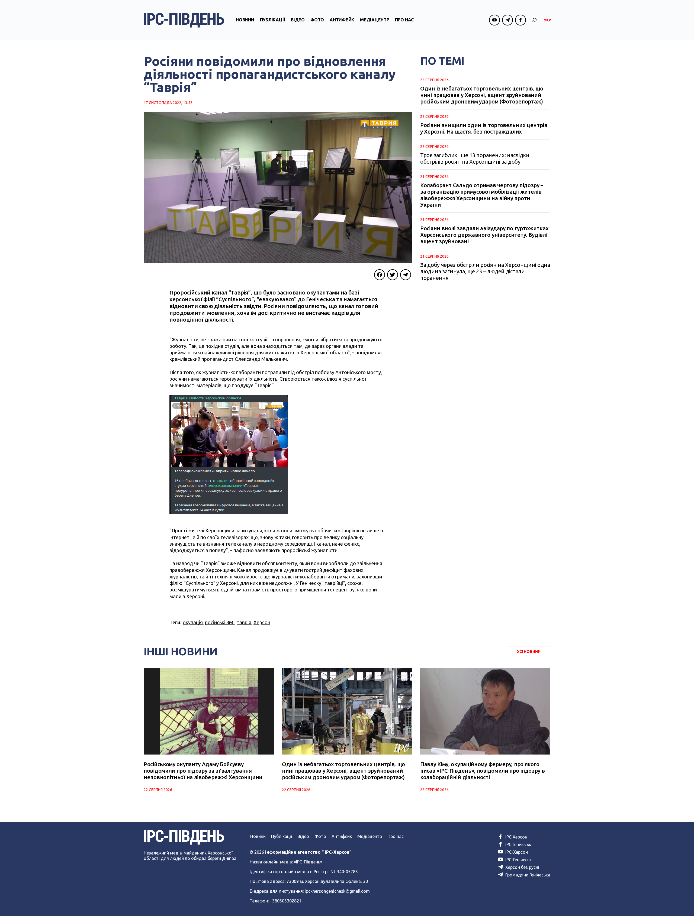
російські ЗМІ (219, 622)
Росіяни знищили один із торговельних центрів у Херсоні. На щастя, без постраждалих (483, 128)
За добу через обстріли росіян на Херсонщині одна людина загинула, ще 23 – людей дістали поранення (485, 271)
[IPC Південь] (184, 20)
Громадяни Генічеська (527, 874)
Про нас (404, 19)
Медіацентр (374, 19)
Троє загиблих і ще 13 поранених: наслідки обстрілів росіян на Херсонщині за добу (474, 158)
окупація (193, 622)
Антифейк (342, 19)
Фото (317, 19)
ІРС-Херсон (516, 852)
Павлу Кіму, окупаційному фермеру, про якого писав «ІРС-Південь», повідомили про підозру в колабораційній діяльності (482, 770)
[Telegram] (405, 274)
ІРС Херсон (515, 836)
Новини (245, 19)
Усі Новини (529, 651)
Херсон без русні (521, 867)
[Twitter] (392, 274)
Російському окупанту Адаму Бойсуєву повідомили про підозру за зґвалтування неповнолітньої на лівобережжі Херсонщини (203, 770)
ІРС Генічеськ (517, 844)
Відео (298, 19)
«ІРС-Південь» (308, 861)
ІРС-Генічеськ (518, 859)
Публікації (272, 19)
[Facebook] (379, 274)
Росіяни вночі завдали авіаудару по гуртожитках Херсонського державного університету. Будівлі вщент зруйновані (484, 234)
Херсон (261, 622)
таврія (244, 622)
